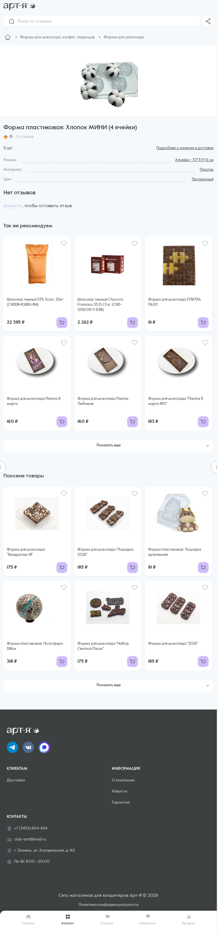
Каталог (68, 923)
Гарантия (121, 802)
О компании (123, 780)
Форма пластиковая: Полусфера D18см (35, 646)
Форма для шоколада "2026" (173, 644)
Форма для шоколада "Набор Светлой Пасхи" (103, 646)
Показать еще (109, 445)
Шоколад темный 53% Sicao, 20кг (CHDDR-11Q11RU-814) (35, 302)
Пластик (206, 170)
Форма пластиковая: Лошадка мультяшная (174, 552)
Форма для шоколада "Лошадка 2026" (105, 552)
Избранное (147, 923)
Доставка (16, 780)
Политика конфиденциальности (109, 905)
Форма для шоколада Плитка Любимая (102, 401)
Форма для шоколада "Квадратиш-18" (26, 552)
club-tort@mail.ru (30, 839)
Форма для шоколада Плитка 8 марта (33, 401)
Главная (28, 923)
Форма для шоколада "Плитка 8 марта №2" (175, 401)
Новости (119, 791)
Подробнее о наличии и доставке (184, 148)
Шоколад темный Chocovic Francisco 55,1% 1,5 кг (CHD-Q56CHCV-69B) (100, 305)
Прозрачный (202, 179)
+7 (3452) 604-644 (30, 828)
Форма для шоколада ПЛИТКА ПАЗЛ (174, 302)
